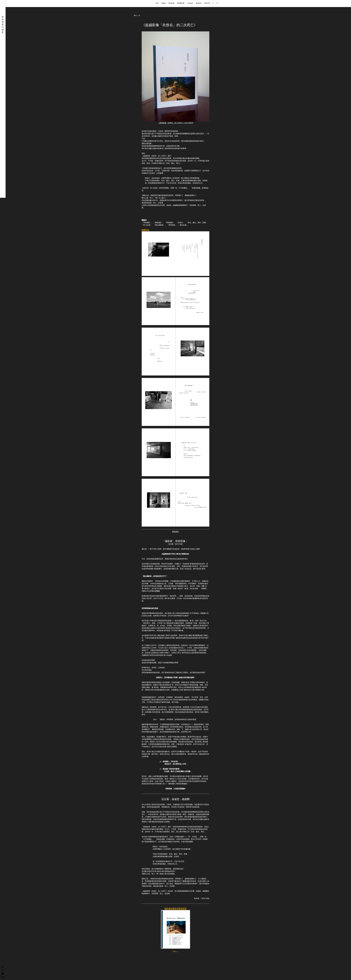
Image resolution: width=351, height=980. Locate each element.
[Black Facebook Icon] (2, 966)
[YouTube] (2, 973)
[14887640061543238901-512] (2, 977)
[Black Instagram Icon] (2, 970)
